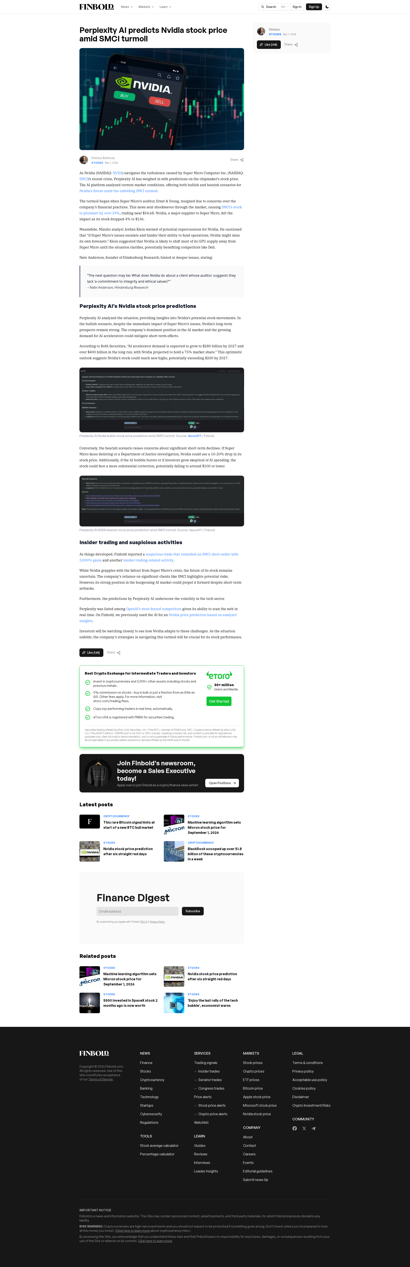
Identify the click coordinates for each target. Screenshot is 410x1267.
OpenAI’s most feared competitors (154, 608)
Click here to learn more (133, 1230)
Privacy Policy (157, 921)
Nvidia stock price (257, 1114)
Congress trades (209, 1088)
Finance (146, 1063)
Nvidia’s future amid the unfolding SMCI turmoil (118, 190)
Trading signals (205, 1063)
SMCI (83, 178)
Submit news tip (255, 1180)
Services (202, 1053)
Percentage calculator (157, 1154)
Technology (149, 1097)
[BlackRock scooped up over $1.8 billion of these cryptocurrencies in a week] (174, 851)
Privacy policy (303, 1071)
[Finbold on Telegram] (313, 1128)
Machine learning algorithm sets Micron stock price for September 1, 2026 (214, 827)
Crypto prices (253, 1071)
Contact (249, 1145)
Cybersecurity (151, 1114)
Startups (146, 1105)
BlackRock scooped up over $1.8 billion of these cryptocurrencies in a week (215, 854)
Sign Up (314, 7)
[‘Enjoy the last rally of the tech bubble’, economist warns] (174, 1003)
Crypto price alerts (210, 1114)
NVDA (117, 172)
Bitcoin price (253, 1088)
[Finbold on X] (304, 1128)
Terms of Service (100, 1079)
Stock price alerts (210, 1105)
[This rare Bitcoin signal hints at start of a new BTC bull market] (89, 822)
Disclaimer (300, 1097)
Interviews (202, 1162)
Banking (146, 1088)
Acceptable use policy (309, 1080)
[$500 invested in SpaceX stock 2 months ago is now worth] (89, 1003)
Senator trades (208, 1080)
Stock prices (253, 1063)
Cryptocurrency (116, 816)
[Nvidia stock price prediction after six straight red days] (89, 851)
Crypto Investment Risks (311, 1105)
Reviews (200, 1154)
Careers (249, 1154)
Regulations (149, 1122)
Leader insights (206, 1171)
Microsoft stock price (260, 1105)
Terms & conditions (307, 1063)
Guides (199, 1145)
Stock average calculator (159, 1145)
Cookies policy (304, 1088)
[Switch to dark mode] (327, 6)
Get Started (219, 701)
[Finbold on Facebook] (294, 1128)
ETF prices (251, 1080)
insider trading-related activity (148, 560)
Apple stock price (257, 1097)
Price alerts (203, 1097)
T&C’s (143, 921)
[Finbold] (96, 7)
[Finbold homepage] (102, 1053)
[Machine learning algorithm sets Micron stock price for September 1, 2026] (174, 825)
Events (248, 1162)
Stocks (97, 162)
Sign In (297, 7)
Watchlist (201, 1122)
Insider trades (207, 1071)
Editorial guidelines (257, 1171)
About (248, 1137)
